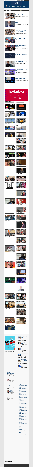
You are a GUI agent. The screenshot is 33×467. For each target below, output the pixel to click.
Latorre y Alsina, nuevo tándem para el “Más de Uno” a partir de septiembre (24, 343)
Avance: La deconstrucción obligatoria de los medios (23, 403)
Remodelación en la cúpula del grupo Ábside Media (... (22, 394)
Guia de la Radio (8, 372)
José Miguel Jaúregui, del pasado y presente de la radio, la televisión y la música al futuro (11, 391)
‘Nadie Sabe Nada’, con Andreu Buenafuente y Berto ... (22, 440)
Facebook (18, 0)
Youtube (19, 0)
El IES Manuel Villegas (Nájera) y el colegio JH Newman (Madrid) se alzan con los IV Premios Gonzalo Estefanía (21, 30)
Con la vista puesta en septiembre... (23, 354)
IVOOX (22, 0)
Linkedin (21, 0)
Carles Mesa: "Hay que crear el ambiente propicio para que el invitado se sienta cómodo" (21, 38)
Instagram (23, 0)
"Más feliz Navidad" (9, 396)
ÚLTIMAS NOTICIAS (8, 10)
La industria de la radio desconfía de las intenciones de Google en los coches (20, 78)
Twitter (17, 0)
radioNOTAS (8, 384)
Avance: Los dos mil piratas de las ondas (23, 437)
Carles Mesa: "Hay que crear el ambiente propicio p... (23, 388)
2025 (19, 373)
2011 (19, 458)
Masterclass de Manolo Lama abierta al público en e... (23, 416)
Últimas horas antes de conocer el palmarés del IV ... (22, 391)
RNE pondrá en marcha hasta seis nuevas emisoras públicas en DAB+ (24, 366)
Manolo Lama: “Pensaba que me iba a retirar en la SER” (23, 410)
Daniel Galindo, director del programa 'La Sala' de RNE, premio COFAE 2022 (21, 14)
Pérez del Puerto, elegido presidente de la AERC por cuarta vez (23, 349)
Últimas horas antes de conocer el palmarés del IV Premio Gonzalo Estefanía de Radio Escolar (21, 54)
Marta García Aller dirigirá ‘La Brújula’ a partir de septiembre (24, 360)
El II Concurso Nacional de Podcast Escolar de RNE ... (22, 436)
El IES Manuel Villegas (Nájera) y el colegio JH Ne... (22, 387)
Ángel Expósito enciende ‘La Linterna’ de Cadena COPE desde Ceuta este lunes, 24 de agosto (10, 373)
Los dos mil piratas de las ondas (22, 433)
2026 (19, 372)
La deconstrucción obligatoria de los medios (21, 61)
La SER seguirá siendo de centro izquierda (24, 337)
